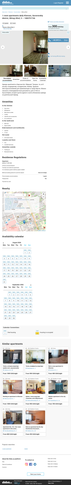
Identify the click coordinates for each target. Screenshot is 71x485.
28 (21, 276)
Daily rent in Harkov (53, 466)
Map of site (51, 483)
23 (29, 270)
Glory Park (7, 209)
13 (17, 264)
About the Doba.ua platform (11, 459)
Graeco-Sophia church (10, 206)
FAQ (3, 461)
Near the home (35, 79)
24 (4, 276)
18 (8, 270)
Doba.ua (43, 230)
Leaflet (39, 230)
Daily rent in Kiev (52, 458)
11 (8, 264)
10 (4, 264)
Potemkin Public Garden (11, 198)
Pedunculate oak (9, 201)
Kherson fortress (9, 202)
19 (12, 270)
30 (29, 276)
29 (25, 276)
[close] (66, 9)
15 (25, 264)
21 (21, 270)
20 (17, 270)
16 (29, 264)
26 (12, 276)
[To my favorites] (68, 32)
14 (21, 264)
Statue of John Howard (11, 205)
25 (8, 276)
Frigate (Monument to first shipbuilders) (15, 208)
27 (17, 276)
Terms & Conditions (7, 464)
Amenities (16, 79)
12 (12, 264)
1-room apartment (6, 448)
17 (4, 270)
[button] (24, 222)
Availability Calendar (42, 79)
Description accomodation (7, 79)
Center (26, 448)
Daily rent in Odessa (53, 464)
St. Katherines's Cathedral (11, 204)
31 (4, 282)
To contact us (29, 460)
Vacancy (4, 467)
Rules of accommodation (25, 79)
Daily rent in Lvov (52, 461)
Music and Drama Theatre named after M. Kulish (17, 199)
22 (25, 270)
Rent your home (35, 474)
